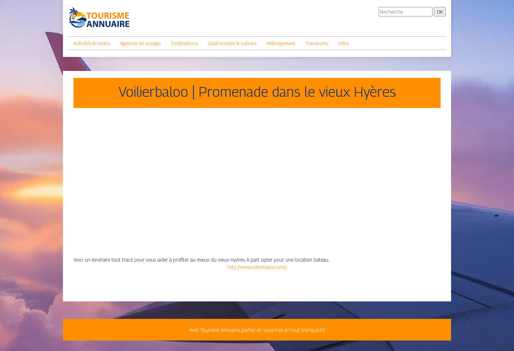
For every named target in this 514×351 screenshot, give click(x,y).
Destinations (184, 43)
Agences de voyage (140, 43)
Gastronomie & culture (232, 43)
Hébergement (281, 43)
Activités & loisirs (91, 43)
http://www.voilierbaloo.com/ (257, 267)
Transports (317, 43)
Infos (343, 43)
